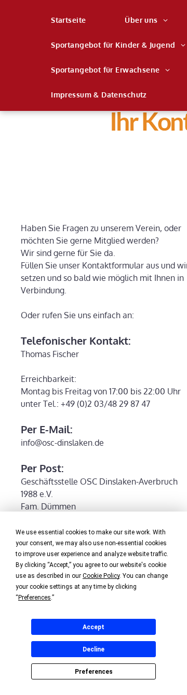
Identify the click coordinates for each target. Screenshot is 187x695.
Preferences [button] (34, 597)
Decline (93, 649)
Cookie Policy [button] (101, 575)
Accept (93, 627)
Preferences (94, 671)
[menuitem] (72, 20)
